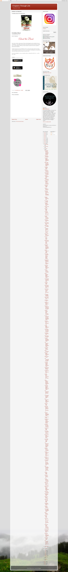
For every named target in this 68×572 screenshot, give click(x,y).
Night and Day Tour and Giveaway (46, 483)
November (46, 146)
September (46, 546)
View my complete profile (47, 121)
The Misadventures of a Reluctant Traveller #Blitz (47, 445)
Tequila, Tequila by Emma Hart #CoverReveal (47, 454)
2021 (45, 139)
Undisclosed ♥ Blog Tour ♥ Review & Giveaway (46, 182)
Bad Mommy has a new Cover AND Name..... (47, 242)
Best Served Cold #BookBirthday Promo (46, 436)
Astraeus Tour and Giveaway (46, 171)
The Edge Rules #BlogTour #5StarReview (47, 160)
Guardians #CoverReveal (47, 334)
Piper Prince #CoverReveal (47, 298)
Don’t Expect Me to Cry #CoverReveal (47, 286)
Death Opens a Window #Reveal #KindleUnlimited (47, 382)
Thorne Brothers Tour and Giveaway (46, 480)
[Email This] (25, 90)
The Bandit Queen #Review (46, 348)
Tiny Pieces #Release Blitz (46, 531)
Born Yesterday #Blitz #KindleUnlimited (47, 401)
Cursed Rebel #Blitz (46, 473)
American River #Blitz (46, 404)
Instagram (44, 28)
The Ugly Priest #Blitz (46, 283)
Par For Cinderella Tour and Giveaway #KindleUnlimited (47, 317)
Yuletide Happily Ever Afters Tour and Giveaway (46, 312)
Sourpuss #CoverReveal (47, 220)
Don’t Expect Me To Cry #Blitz (47, 223)
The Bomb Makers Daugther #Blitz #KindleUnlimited (47, 387)
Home (26, 119)
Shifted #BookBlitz (47, 179)
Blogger (39, 568)
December (46, 144)
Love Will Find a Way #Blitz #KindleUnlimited (47, 340)
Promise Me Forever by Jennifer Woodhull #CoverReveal (47, 462)
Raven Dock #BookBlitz (47, 336)
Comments (53, 134)
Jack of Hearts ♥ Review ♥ (46, 189)
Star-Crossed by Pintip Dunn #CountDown (47, 542)
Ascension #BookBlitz (47, 492)
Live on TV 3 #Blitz (47, 417)
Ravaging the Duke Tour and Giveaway (46, 425)
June (46, 551)
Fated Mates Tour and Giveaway (47, 173)
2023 (45, 136)
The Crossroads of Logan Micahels (47, 359)
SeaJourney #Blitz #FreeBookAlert (47, 303)
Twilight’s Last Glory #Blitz (47, 176)
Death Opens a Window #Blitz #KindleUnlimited (47, 275)
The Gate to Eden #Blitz (46, 429)
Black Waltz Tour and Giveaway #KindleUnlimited (47, 164)
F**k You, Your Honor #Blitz (46, 237)
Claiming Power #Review (46, 507)
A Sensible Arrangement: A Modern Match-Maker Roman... (47, 256)
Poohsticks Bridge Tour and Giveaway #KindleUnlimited (47, 247)
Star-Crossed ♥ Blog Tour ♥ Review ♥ (47, 392)
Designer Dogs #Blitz (46, 209)
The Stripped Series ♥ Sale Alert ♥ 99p (47, 396)
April (45, 554)
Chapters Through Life (21, 6)
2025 (45, 134)
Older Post (38, 119)
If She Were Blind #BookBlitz (47, 234)
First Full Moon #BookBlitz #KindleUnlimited (47, 414)
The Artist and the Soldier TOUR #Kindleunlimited (47, 364)
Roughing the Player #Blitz (47, 504)
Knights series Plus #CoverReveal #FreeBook (47, 376)
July (45, 550)
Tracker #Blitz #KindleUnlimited (47, 326)
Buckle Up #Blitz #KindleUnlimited (47, 353)
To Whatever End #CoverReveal (47, 371)
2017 (45, 561)
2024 (45, 135)
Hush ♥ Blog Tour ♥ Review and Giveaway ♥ (46, 291)
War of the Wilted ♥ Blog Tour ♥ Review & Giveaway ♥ (46, 409)
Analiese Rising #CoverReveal (47, 198)
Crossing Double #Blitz (46, 168)
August (46, 548)
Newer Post (14, 119)
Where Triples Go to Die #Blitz (47, 251)
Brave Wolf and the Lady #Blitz (46, 440)
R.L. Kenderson (15, 36)
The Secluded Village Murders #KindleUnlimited (47, 344)
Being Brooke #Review (46, 513)
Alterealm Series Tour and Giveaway (46, 449)
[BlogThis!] (26, 90)
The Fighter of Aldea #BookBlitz (47, 295)
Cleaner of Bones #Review (46, 497)
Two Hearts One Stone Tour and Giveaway (47, 330)
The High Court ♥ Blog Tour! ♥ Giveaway (47, 213)
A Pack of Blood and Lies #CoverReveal (47, 323)
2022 (45, 138)
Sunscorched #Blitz (47, 207)
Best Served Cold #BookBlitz (47, 458)
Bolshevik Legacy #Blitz (46, 186)
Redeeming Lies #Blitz (47, 226)
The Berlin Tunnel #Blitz (46, 538)
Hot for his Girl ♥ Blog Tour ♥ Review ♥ (47, 432)
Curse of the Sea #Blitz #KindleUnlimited (47, 510)
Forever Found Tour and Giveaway (46, 271)
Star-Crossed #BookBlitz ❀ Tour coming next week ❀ (47, 468)
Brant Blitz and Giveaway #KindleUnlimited (47, 535)
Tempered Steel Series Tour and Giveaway (46, 526)
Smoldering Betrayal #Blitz (46, 494)
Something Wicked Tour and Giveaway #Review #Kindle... (46, 152)
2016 (45, 562)
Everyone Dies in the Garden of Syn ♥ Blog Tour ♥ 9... (47, 308)
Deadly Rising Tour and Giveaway (46, 217)
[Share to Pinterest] (29, 90)
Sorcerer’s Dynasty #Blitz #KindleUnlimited (47, 267)
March (46, 555)
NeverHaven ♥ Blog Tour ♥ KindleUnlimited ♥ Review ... (47, 421)
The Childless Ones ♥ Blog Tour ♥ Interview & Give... (46, 230)
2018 (45, 143)
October (46, 148)
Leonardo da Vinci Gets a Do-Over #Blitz (47, 280)
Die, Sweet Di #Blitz (46, 201)
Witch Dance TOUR (47, 357)
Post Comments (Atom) (20, 121)
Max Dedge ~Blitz (46, 300)
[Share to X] (27, 90)
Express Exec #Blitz (46, 516)
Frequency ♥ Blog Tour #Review (47, 368)
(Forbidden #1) (16, 34)
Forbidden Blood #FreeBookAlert (47, 204)
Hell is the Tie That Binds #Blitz (46, 500)
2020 (45, 140)
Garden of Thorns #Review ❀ (46, 476)
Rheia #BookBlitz (47, 351)
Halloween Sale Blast (47, 156)
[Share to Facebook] (28, 90)
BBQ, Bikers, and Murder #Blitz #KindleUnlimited (47, 488)
